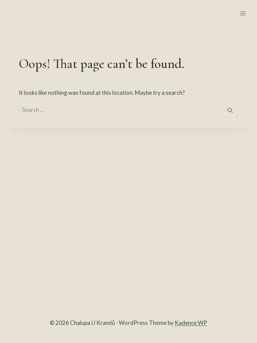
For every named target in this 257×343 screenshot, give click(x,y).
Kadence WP (191, 322)
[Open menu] (243, 13)
